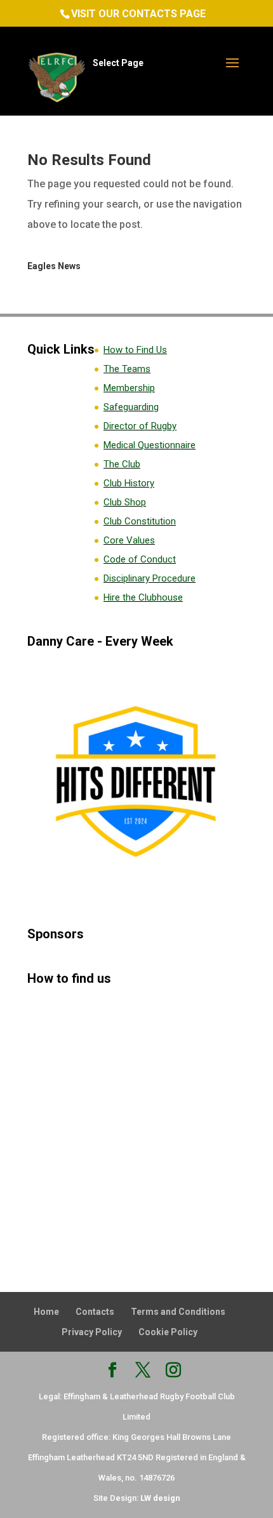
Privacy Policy (92, 1332)
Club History (128, 483)
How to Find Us (135, 350)
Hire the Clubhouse (143, 597)
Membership (129, 388)
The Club (121, 464)
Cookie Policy (167, 1332)
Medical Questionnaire (149, 445)
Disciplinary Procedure (149, 578)
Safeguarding (131, 407)
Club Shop (124, 502)
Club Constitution (139, 521)
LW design (160, 1498)
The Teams (126, 369)
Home (46, 1312)
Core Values (129, 540)
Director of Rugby (139, 426)
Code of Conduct (139, 559)
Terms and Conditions (178, 1312)
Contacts (95, 1312)
